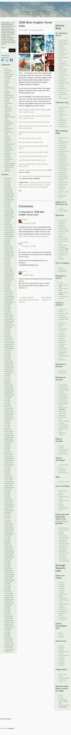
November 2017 (9, 367)
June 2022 (8, 261)
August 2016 (8, 396)
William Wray (62, 172)
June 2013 (8, 470)
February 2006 (9, 639)
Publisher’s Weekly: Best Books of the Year (33, 170)
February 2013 (9, 477)
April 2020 (7, 311)
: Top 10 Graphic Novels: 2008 (33, 152)
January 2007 (8, 618)
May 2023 (7, 242)
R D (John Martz (63, 239)
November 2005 (9, 645)
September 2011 (9, 510)
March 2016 (8, 406)
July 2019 (7, 329)
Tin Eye (61, 695)
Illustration (7, 115)
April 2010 (7, 543)
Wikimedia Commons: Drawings (62, 590)
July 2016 (7, 398)
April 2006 (7, 636)
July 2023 (7, 240)
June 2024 (8, 220)
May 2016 (7, 402)
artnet (60, 632)
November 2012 (9, 483)
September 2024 (9, 217)
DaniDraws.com (63, 252)
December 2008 (9, 574)
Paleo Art (7, 130)
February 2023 (9, 247)
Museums (7, 120)
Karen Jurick (62, 118)
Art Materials (8, 76)
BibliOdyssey (62, 225)
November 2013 (9, 460)
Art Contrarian (63, 78)
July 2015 (7, 421)
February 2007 (9, 616)
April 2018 (7, 358)
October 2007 (8, 601)
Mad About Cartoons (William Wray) (64, 355)
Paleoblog (61, 445)
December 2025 (9, 193)
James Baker (62, 340)
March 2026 (8, 188)
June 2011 (8, 516)
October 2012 (8, 485)
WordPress (11, 728)
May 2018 (7, 356)
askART (61, 634)
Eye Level (61, 86)
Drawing (7, 101)
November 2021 (9, 275)
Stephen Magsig (63, 176)
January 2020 (8, 317)
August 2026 (8, 178)
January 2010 (8, 549)
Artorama (61, 210)
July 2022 (7, 259)
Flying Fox (62, 55)
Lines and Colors (5, 719)
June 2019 (8, 330)
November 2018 (9, 344)
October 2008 (8, 578)
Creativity (7, 91)
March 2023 (8, 246)
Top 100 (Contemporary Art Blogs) (64, 496)
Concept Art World (64, 390)
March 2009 (8, 568)
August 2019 (8, 327)
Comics (7, 86)
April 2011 (7, 520)
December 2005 (9, 643)
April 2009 (7, 566)
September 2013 (9, 464)
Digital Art (7, 93)
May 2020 (7, 309)
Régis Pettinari (63, 161)
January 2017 (8, 387)
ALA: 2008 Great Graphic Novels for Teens (32, 160)
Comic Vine (62, 315)
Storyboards (8, 153)
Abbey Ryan (62, 124)
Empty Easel (62, 470)
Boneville (61, 346)
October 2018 (8, 346)
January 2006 (8, 641)
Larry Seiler (62, 149)
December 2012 (9, 481)
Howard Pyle (62, 220)
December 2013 (9, 458)
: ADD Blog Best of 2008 (33, 156)
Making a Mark (63, 69)
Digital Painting (9, 95)
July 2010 (7, 537)
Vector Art (7, 161)
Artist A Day (62, 80)
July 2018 (7, 352)
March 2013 (8, 475)
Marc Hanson (62, 143)
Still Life (61, 67)
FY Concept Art (63, 394)
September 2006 (9, 626)
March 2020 (8, 313)
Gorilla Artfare (62, 373)
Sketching (7, 151)
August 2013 (8, 466)
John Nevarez (63, 399)
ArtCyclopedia (63, 609)
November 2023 (9, 232)
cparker (33, 30)
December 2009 (9, 551)
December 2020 (9, 296)
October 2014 (8, 439)
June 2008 (8, 585)
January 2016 (8, 410)
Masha (25, 219)
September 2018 (9, 348)
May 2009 (7, 564)
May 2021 (7, 286)
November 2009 (9, 553)
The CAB (61, 392)
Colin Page (62, 153)
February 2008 (9, 593)
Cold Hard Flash (63, 388)
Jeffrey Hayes (62, 120)
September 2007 (9, 603)
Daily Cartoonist (63, 352)
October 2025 (8, 197)
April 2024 (7, 222)
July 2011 (7, 514)
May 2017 (7, 379)
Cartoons (7, 82)
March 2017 (8, 383)
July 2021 (7, 282)
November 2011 (9, 506)
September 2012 (9, 487)
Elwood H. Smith (63, 250)
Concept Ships (63, 396)
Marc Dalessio (63, 147)
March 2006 (8, 638)
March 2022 (8, 267)
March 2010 (8, 545)
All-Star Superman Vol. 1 (37, 185)
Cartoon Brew (62, 384)
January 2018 (8, 363)
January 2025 (8, 209)
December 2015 (9, 412)
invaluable (62, 636)
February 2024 (9, 226)
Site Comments (9, 149)
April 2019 (7, 334)
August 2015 (8, 419)
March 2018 (8, 359)
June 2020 (8, 307)
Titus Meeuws (62, 159)
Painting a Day (9, 128)
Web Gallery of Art (64, 611)
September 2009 (9, 556)
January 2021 (8, 294)
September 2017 (9, 371)
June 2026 (8, 182)
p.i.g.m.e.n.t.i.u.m (63, 90)
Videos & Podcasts (10, 163)
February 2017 (9, 385)
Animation (7, 72)
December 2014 (9, 435)
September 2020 (9, 302)
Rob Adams (62, 186)
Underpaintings (63, 42)
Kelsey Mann (62, 415)
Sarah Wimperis (63, 184)
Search (3, 47)
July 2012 (7, 491)
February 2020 (9, 315)
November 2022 (9, 253)
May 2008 (7, 587)
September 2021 (9, 278)
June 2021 (8, 284)
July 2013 (7, 468)
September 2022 (9, 255)
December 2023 (9, 230)
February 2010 (9, 547)
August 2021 (8, 280)
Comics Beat (62, 309)
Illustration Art (62, 227)
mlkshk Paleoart (63, 453)
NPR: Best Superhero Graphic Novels (31, 142)
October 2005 (8, 647)
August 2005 (8, 651)
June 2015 (8, 423)
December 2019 (9, 319)
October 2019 (8, 323)
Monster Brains (63, 245)
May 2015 (7, 425)
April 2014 (7, 450)
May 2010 (7, 541)
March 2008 (8, 591)
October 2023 (8, 234)
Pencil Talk (62, 468)
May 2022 (7, 263)
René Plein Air (63, 162)
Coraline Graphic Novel (36, 182)
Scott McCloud (63, 328)
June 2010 (8, 539)
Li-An (24, 271)
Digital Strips (62, 359)
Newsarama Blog (63, 313)
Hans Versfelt (62, 157)
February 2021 (9, 292)
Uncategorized (9, 159)
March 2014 (8, 452)
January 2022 (8, 271)
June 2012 (8, 493)
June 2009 (8, 562)
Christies (61, 649)
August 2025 (8, 201)
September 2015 (9, 417)
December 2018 (9, 342)
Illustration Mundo (64, 231)
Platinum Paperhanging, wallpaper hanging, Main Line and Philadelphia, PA (64, 537)
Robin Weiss (62, 166)
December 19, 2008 (29, 246)
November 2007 (9, 599)
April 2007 (7, 612)
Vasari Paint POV (63, 53)
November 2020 (9, 298)
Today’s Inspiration (64, 229)
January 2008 (8, 595)
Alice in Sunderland (40, 187)
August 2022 (8, 257)
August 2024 (8, 218)
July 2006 (7, 630)
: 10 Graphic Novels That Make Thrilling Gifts (34, 122)
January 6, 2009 (28, 275)
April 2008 (7, 589)
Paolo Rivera (62, 323)
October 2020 (8, 300)
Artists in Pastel (63, 98)
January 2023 (8, 249)
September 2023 (9, 236)
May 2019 (7, 332)
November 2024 (9, 213)
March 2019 (8, 336)
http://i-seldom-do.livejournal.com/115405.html (33, 236)
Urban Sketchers (63, 57)
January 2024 (8, 228)
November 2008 (9, 576)
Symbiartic (62, 447)
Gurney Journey (63, 40)
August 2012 (8, 489)
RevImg (61, 697)
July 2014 (7, 444)
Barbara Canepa (63, 292)
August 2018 (8, 350)
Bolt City (61, 325)
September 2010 (9, 533)
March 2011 (8, 522)
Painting (7, 126)
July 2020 (7, 305)
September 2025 (9, 199)
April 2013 (7, 473)
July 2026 (7, 180)
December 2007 (9, 597)
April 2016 (7, 404)
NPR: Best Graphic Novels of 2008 (30, 138)
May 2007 (7, 611)
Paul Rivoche (62, 350)
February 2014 (9, 454)
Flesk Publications (64, 288)
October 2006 (8, 624)
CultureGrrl (62, 92)
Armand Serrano (63, 401)
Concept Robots (63, 397)
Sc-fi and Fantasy (9, 144)
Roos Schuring (63, 155)
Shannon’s (62, 665)
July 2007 (7, 607)
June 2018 (8, 354)
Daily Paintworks (63, 126)
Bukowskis (62, 663)
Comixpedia (62, 334)
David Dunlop (62, 88)
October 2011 (8, 508)
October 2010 (8, 531)
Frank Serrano (63, 174)
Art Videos (7, 78)
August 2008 (8, 582)
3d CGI (7, 68)
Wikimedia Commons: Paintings (62, 584)
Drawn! (61, 282)
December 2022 (9, 251)
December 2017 (9, 365)
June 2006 (8, 632)
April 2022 (7, 265)
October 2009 (8, 555)
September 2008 (9, 580)
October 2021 (8, 276)
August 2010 (8, 535)
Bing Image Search (64, 678)
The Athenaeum (63, 594)
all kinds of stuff (63, 407)
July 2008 (7, 583)
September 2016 (9, 394)
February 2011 (9, 524)
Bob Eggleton (62, 271)
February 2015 (9, 431)
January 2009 (8, 572)
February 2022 (9, 269)
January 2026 (8, 192)
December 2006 (9, 620)
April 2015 (7, 427)
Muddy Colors (63, 371)
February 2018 (9, 361)
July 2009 (7, 560)
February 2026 (9, 190)
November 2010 (9, 529)
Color (6, 84)
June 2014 (8, 446)
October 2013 (8, 462)
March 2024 (8, 224)
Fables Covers (23, 185)
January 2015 (8, 433)
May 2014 (7, 448)
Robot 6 (61, 311)
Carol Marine (62, 122)
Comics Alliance (63, 317)
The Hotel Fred (63, 348)
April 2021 (7, 288)
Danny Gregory (63, 237)
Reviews (7, 142)
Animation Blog (63, 386)
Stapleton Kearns (63, 151)
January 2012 (8, 502)
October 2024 (8, 215)
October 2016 (8, 392)
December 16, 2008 (29, 223)
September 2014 (9, 441)
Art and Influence (63, 44)
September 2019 (9, 325)
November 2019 (9, 321)
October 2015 (8, 415)
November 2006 (9, 622)
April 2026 (7, 186)
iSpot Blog (62, 258)
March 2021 (8, 290)
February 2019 (9, 338)
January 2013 (8, 479)
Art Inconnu (62, 63)
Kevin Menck (62, 145)
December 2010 (9, 527)
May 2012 (7, 495)
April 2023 (7, 244)
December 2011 (9, 504)
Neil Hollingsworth (64, 141)
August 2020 (8, 303)
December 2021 (9, 273)
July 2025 (7, 203)
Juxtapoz (61, 209)
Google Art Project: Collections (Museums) (64, 605)
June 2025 (8, 205)
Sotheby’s (61, 645)
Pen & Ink (7, 136)
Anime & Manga (9, 74)
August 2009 (8, 558)
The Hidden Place (64, 65)
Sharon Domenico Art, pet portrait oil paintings (64, 530)
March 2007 (8, 614)
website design (62, 521)
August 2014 (8, 443)
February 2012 (9, 500)
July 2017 (7, 375)
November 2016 (9, 390)
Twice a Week (63, 182)
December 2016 (9, 388)
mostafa (25, 242)
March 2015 (8, 429)
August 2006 (8, 628)
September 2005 (9, 649)
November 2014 (9, 437)
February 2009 (9, 570)
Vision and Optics (9, 165)
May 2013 (7, 471)
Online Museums (9, 122)
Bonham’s (61, 647)
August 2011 (8, 512)
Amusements (8, 70)
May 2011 (7, 518)
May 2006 (7, 634)
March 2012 (8, 499)
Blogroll (7, 80)
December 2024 (9, 211)
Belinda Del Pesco (64, 164)
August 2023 (8, 238)
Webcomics (8, 170)
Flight (60, 327)
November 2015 (9, 414)
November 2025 (9, 195)
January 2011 (8, 526)
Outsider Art (8, 124)
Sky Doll (47, 182)
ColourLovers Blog (64, 481)
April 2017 (7, 381)
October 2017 (8, 369)
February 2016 (9, 408)
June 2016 (8, 400)
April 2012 (7, 497)
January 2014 (8, 456)
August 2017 (8, 373)
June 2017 (8, 377)
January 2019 (8, 340)
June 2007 (8, 609)
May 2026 (7, 184)
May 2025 (7, 207)
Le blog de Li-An (63, 284)
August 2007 (8, 605)
